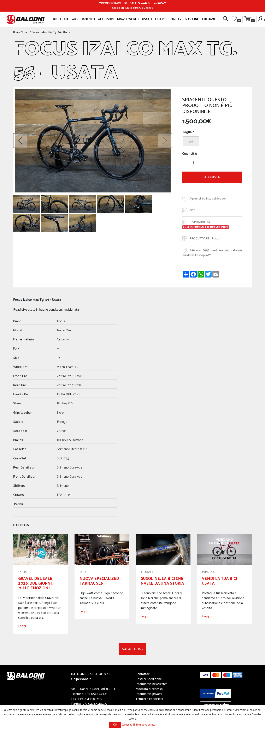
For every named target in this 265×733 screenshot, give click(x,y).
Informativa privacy (149, 694)
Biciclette (61, 19)
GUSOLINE (192, 19)
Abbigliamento (83, 19)
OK (115, 724)
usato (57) (236, 250)
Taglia (187, 132)
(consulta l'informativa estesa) (139, 725)
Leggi (22, 626)
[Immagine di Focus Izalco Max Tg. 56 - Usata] (26, 204)
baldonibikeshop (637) (197, 255)
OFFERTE (161, 19)
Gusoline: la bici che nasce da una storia (162, 581)
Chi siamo (209, 19)
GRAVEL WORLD (128, 19)
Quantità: (189, 153)
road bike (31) (219, 250)
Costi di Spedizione (149, 679)
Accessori (106, 19)
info (150, 7)
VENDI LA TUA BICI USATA (219, 581)
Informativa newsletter (151, 684)
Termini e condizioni (149, 699)
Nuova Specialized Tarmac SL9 (99, 581)
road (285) (202, 250)
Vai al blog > (132, 649)
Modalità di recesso (149, 689)
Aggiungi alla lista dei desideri (207, 198)
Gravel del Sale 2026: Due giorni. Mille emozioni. (35, 583)
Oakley (176, 19)
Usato (147, 19)
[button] (20, 140)
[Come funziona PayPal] (215, 693)
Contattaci (143, 674)
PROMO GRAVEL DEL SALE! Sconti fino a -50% (132, 3)
